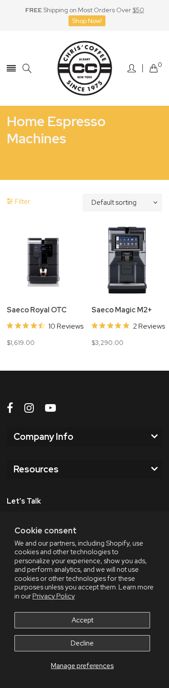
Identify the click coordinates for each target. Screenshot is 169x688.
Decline (82, 643)
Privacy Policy (53, 596)
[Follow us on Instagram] (29, 408)
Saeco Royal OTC (37, 310)
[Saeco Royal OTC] (42, 261)
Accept (82, 620)
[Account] (132, 68)
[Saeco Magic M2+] (127, 261)
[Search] (27, 68)
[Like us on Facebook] (10, 408)
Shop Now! (87, 21)
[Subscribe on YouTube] (50, 408)
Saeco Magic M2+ (121, 310)
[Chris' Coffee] (84, 68)
